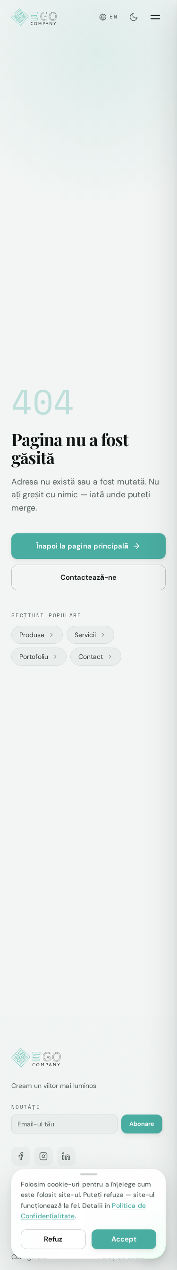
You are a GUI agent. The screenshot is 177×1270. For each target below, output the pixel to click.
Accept (123, 1239)
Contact (90, 656)
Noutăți (25, 1107)
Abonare (141, 1124)
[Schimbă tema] (133, 17)
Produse (31, 634)
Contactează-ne (88, 577)
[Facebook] (20, 1156)
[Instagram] (43, 1156)
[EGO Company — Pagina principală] (34, 17)
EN (114, 16)
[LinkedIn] (66, 1156)
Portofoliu (33, 656)
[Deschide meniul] (155, 17)
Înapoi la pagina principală (82, 546)
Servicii (85, 634)
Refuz (53, 1239)
